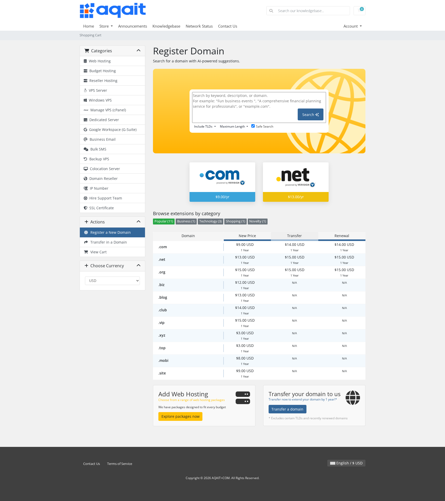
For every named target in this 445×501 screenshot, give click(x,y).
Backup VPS (98, 158)
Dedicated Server (103, 119)
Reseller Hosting (102, 80)
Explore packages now (180, 416)
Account (351, 26)
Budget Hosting (101, 70)
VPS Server (97, 90)
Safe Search (264, 126)
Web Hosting (99, 61)
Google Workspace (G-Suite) (111, 129)
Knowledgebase (166, 26)
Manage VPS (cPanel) (107, 109)
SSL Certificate (100, 207)
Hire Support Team (104, 198)
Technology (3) (210, 221)
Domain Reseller (102, 178)
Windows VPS (99, 100)
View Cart (97, 251)
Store (104, 26)
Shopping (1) (235, 221)
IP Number (98, 188)
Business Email (102, 139)
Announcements (132, 26)
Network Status (199, 26)
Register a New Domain (109, 232)
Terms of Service (119, 464)
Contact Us (227, 26)
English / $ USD (349, 463)
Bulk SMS (97, 149)
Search (308, 114)
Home (88, 26)
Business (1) (186, 221)
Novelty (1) (257, 221)
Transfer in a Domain (107, 242)
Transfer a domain (287, 409)
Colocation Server (104, 168)
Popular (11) (164, 221)
